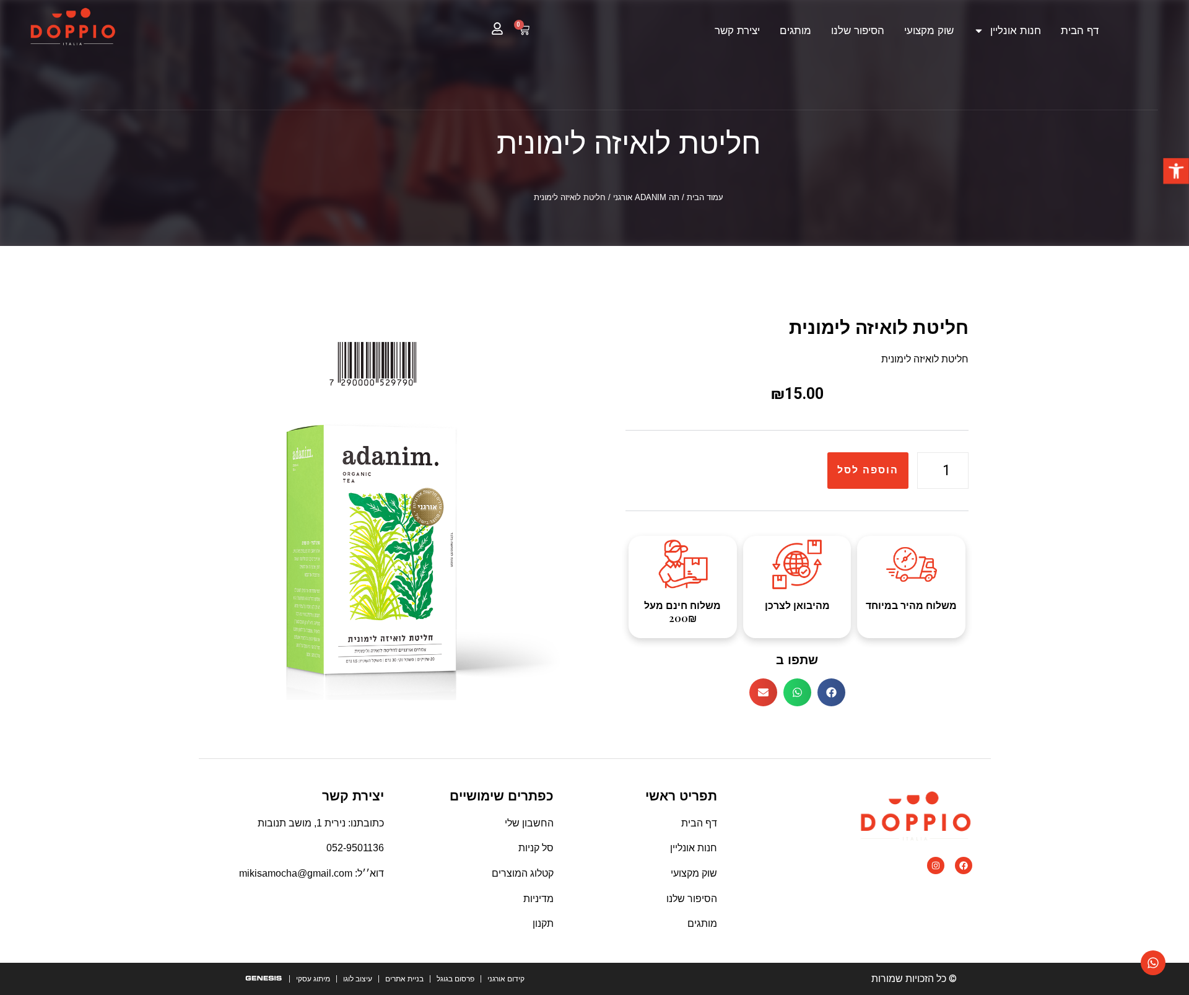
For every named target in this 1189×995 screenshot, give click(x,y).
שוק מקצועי (929, 31)
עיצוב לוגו (357, 979)
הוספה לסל (868, 470)
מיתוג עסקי (313, 979)
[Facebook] (963, 865)
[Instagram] (935, 865)
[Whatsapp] (1153, 962)
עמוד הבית (705, 197)
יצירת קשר (737, 31)
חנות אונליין (1015, 31)
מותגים (795, 31)
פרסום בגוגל (455, 979)
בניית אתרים (404, 979)
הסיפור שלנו (857, 31)
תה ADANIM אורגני (646, 197)
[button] (1176, 171)
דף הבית (1080, 31)
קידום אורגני (506, 979)
